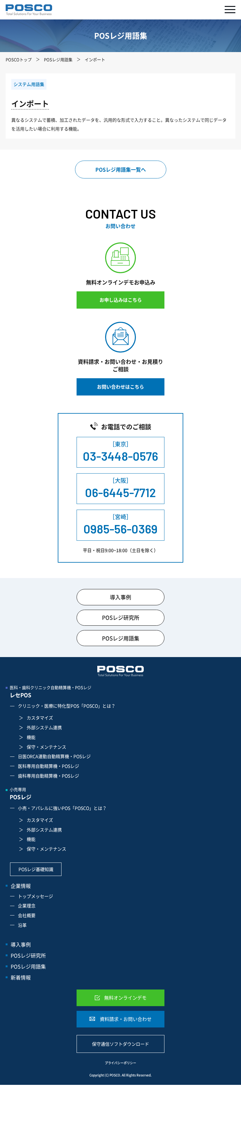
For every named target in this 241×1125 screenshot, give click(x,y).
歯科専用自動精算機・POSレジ (48, 775)
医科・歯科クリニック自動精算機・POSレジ (50, 691)
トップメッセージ (35, 896)
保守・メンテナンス (46, 747)
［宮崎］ (120, 524)
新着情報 (21, 977)
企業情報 (21, 885)
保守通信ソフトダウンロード (120, 1044)
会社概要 (26, 915)
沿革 (22, 925)
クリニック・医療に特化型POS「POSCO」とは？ (66, 706)
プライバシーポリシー (120, 1063)
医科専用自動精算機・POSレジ (48, 766)
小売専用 (20, 793)
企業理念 (26, 905)
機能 (31, 737)
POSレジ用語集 (58, 59)
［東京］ (120, 451)
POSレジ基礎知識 (36, 869)
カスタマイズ (40, 717)
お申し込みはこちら (120, 299)
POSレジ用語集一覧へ (120, 169)
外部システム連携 (44, 727)
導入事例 (120, 597)
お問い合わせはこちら (120, 386)
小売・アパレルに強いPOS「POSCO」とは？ (62, 808)
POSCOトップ (19, 59)
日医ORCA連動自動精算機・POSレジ (54, 756)
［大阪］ (120, 488)
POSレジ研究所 (120, 617)
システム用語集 (28, 84)
